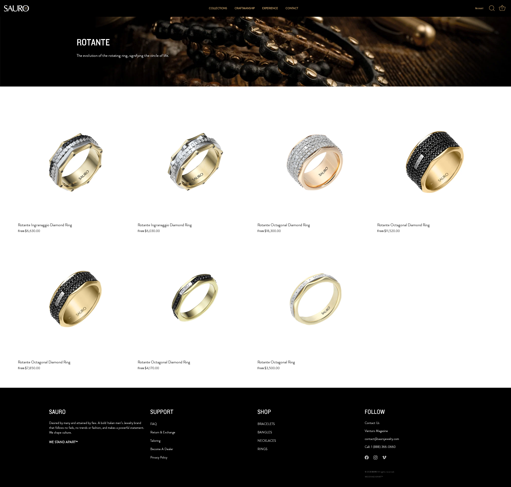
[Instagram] (375, 457)
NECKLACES (266, 440)
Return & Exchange (162, 432)
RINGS (262, 449)
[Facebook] (367, 457)
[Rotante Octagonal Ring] (315, 299)
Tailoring (155, 440)
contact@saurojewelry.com (382, 439)
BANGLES (264, 432)
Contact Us (372, 423)
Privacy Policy (158, 457)
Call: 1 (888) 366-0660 (380, 447)
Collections (218, 8)
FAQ (153, 424)
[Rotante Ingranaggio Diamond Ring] (76, 162)
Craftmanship (245, 8)
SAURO (374, 472)
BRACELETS (266, 424)
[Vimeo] (384, 457)
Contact (291, 8)
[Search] (491, 8)
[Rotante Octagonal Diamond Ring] (315, 162)
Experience (270, 8)
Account (479, 8)
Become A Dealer (161, 449)
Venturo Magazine (376, 431)
